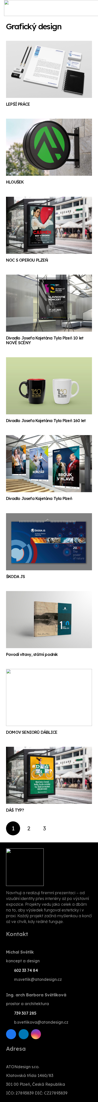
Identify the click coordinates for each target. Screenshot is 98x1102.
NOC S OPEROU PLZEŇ (27, 260)
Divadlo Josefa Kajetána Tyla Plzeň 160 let (46, 420)
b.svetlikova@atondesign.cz (41, 1022)
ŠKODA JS (15, 576)
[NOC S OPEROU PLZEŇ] (49, 225)
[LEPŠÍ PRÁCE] (49, 69)
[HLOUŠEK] (49, 147)
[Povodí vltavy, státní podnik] (49, 619)
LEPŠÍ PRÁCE (18, 104)
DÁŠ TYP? (15, 810)
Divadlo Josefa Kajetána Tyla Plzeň (39, 498)
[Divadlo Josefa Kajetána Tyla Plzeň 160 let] (49, 385)
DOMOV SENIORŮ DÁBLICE (31, 732)
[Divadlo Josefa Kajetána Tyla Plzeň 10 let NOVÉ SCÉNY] (49, 303)
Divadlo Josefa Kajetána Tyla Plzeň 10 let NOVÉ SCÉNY (44, 340)
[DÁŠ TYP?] (49, 775)
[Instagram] (36, 1034)
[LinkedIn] (24, 1034)
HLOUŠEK (15, 182)
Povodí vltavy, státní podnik (32, 654)
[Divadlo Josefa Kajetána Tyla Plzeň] (49, 463)
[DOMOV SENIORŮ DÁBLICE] (49, 697)
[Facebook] (11, 1034)
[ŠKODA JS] (49, 541)
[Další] (60, 828)
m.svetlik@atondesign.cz (38, 979)
